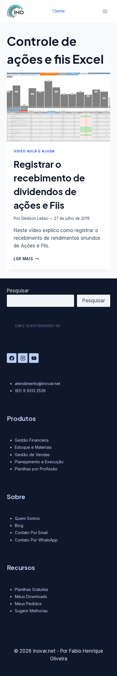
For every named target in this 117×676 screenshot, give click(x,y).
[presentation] (58, 107)
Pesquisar (18, 290)
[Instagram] (23, 358)
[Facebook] (11, 358)
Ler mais (26, 259)
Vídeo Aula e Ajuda (34, 151)
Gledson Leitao (34, 218)
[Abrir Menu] (105, 11)
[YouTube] (34, 358)
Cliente (58, 11)
